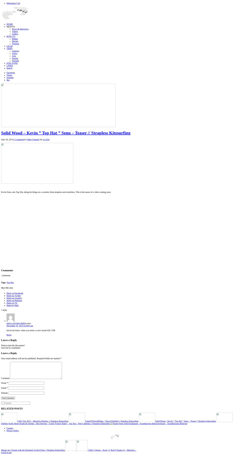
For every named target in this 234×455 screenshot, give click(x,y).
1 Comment (19, 139)
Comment (5, 378)
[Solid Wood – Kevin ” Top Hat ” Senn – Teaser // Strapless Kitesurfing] (58, 126)
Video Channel (32, 139)
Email (4, 388)
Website (4, 393)
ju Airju (46, 139)
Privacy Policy (12, 431)
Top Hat (10, 282)
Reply (9, 335)
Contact (9, 428)
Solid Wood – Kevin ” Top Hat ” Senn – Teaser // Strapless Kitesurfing (65, 132)
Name (4, 383)
